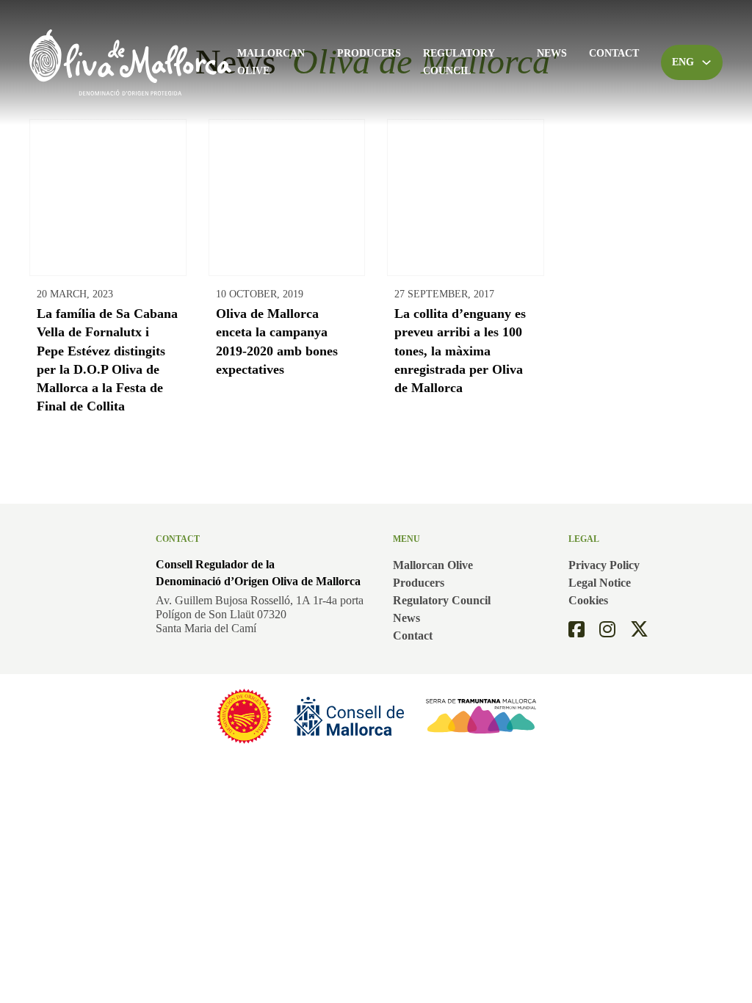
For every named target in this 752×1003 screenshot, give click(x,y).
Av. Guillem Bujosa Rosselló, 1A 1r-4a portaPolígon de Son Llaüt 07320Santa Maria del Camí (260, 614)
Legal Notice (599, 582)
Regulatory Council (458, 62)
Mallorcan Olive (271, 62)
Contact (614, 53)
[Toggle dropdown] (706, 62)
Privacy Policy (604, 565)
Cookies (588, 600)
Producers (369, 53)
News (552, 53)
